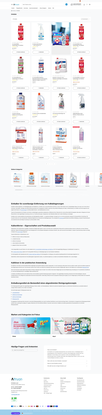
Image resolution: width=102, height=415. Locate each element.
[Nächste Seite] (55, 164)
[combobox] (45, 4)
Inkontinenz (79, 386)
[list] (51, 195)
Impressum (46, 391)
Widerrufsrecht (63, 386)
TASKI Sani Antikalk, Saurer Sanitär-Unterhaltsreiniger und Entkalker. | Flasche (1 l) (37, 148)
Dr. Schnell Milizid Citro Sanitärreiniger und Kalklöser (78, 45)
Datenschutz (46, 389)
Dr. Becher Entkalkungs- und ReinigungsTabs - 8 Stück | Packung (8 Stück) (58, 148)
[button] (12, 4)
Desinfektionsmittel (80, 381)
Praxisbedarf (79, 388)
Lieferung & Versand (47, 385)
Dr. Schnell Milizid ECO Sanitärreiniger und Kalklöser (17, 78)
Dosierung (61, 217)
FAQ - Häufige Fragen (48, 393)
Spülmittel (87, 186)
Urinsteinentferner (15, 292)
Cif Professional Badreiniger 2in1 (59, 113)
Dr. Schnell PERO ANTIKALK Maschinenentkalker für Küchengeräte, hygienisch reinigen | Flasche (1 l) (39, 79)
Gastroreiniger (24, 209)
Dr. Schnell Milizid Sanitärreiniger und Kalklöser (17, 45)
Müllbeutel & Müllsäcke (81, 385)
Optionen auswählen (21, 52)
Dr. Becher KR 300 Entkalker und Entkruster (77, 148)
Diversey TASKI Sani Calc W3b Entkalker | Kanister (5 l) (18, 148)
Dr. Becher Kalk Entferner (18, 251)
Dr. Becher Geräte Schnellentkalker (39, 113)
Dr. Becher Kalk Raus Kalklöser (34, 254)
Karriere (61, 380)
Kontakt (45, 380)
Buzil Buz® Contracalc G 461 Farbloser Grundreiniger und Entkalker (60, 78)
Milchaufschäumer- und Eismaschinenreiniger (73, 187)
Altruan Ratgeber (43, 8)
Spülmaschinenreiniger (45, 186)
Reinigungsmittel (85, 267)
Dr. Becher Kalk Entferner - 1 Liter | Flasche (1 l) (37, 45)
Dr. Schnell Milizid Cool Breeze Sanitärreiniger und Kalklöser (79, 78)
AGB (61, 385)
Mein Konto (46, 381)
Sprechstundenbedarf (33, 8)
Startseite (14, 10)
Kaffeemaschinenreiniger (31, 186)
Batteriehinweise (63, 391)
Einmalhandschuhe (80, 380)
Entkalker (18, 10)
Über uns (45, 388)
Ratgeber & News (47, 386)
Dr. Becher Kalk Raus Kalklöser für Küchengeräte (17, 114)
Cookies (61, 389)
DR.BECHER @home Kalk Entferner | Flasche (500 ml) (78, 114)
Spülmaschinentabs (59, 186)
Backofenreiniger (17, 186)
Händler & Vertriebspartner (65, 381)
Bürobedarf (79, 389)
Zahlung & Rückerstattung (49, 383)
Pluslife (12, 8)
